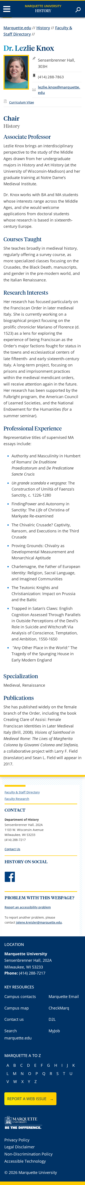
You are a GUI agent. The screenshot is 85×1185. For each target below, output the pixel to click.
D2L (52, 1019)
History (43, 11)
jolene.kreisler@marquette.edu (39, 922)
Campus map (16, 1008)
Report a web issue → (30, 1098)
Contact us (14, 1019)
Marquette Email (64, 996)
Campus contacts (20, 996)
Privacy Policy (16, 1139)
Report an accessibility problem (28, 907)
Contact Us (12, 849)
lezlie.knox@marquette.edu (59, 90)
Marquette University (43, 6)
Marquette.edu (17, 27)
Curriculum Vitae (21, 102)
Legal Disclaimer (19, 1146)
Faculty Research (17, 799)
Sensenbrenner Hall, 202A (28, 960)
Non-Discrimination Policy (28, 1154)
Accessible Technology (25, 1161)
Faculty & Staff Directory (22, 792)
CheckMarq (59, 1008)
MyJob (54, 1030)
